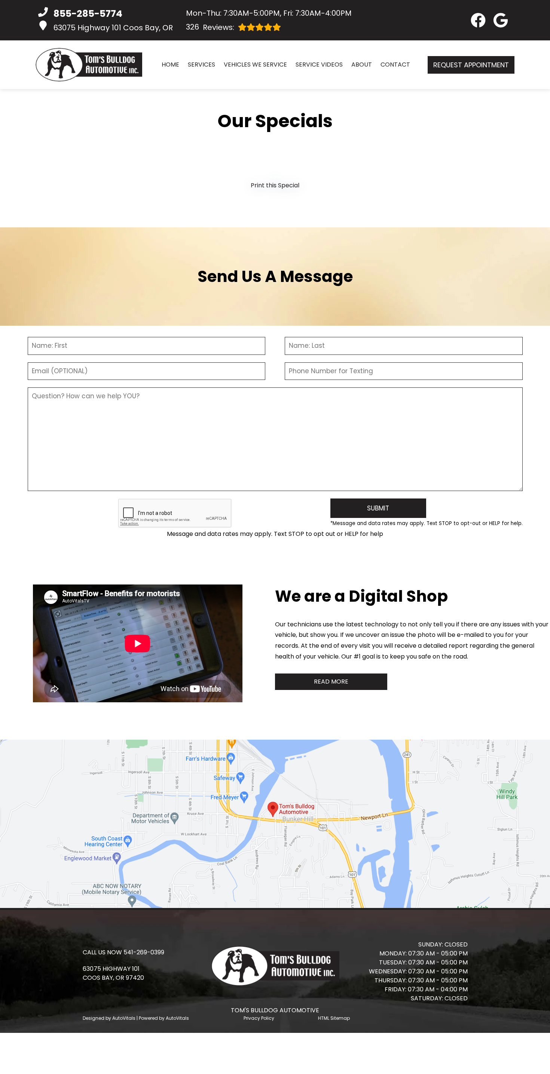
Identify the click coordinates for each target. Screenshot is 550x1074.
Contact (395, 64)
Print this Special (275, 185)
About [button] (361, 64)
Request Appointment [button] (471, 65)
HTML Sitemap (334, 1018)
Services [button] (201, 64)
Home (170, 64)
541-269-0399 (143, 952)
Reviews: (210, 27)
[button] (478, 20)
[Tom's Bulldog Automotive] (89, 65)
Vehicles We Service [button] (255, 64)
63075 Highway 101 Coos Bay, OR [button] (113, 27)
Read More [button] (331, 681)
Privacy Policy (259, 1018)
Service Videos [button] (319, 64)
